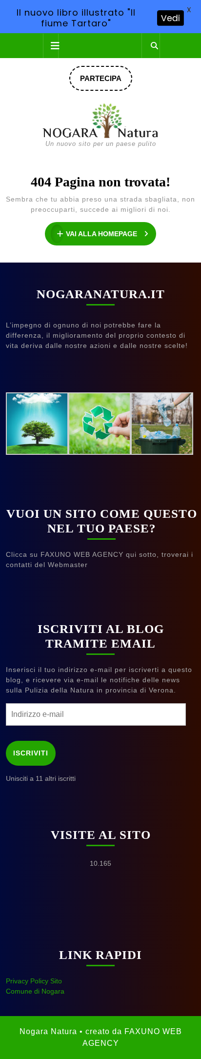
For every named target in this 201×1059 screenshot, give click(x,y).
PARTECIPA (106, 82)
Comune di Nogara (35, 991)
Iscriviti (30, 753)
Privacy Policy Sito (34, 981)
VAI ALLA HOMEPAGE (111, 235)
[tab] (51, 46)
